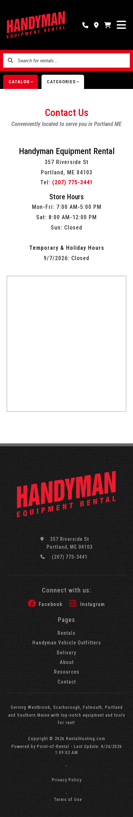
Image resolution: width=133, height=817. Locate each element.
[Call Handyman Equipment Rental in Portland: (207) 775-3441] (85, 25)
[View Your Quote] (107, 25)
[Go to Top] (123, 807)
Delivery (66, 652)
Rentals (66, 633)
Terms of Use (68, 799)
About (67, 662)
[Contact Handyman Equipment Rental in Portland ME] (96, 25)
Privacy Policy (67, 780)
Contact (66, 682)
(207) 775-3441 (72, 182)
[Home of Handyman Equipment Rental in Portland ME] (36, 25)
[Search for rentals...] (10, 60)
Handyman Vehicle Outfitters (66, 642)
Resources (66, 672)
